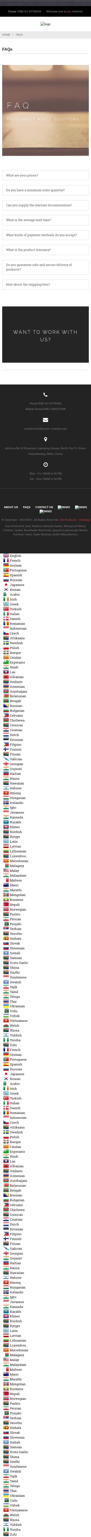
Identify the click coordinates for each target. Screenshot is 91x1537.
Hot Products (68, 519)
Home (6, 34)
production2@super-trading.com (46, 428)
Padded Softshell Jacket (47, 526)
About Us (11, 507)
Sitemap (84, 519)
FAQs (19, 34)
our (69, 11)
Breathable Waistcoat (37, 530)
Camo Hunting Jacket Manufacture (55, 534)
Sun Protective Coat (18, 526)
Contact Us (44, 507)
